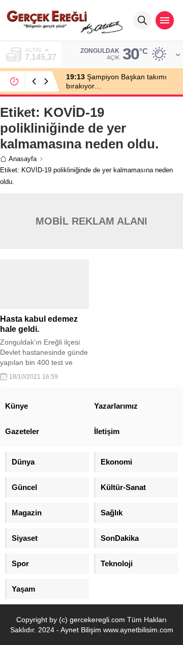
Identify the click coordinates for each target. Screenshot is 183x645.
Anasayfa (23, 159)
